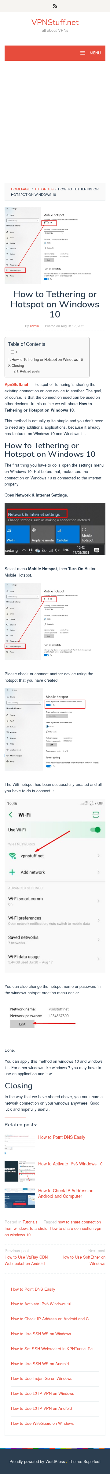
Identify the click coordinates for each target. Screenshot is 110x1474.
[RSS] (55, 6)
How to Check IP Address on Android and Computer (66, 1193)
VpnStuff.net (16, 384)
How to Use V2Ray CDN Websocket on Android (26, 1257)
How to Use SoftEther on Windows (83, 1257)
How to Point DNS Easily (61, 1137)
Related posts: (30, 371)
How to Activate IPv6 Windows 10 (70, 1163)
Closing (18, 365)
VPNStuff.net (55, 22)
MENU (95, 53)
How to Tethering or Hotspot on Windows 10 (47, 359)
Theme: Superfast (85, 1461)
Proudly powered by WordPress (37, 1461)
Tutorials (30, 1222)
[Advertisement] (55, 125)
